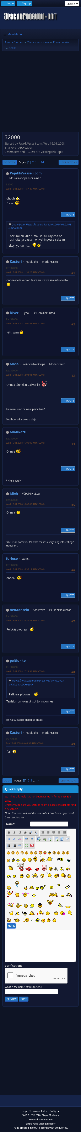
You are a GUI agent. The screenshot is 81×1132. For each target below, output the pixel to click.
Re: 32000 (12, 268)
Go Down (9, 162)
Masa (14, 364)
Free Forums (46, 1119)
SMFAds (33, 1119)
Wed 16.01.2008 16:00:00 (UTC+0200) (25, 442)
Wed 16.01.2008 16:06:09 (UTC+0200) (25, 504)
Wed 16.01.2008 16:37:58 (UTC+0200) (25, 620)
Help (24, 1111)
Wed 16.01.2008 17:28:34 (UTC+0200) (25, 671)
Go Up (7, 780)
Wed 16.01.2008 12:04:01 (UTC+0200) (25, 374)
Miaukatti (18, 432)
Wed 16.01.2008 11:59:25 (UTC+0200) (25, 272)
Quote (70, 214)
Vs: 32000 (11, 739)
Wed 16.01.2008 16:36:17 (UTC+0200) (25, 569)
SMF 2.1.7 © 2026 (31, 1115)
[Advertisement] (40, 92)
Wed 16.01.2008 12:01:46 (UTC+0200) (25, 323)
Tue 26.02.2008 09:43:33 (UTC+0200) (24, 743)
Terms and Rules (38, 1111)
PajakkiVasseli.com (26, 173)
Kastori (16, 261)
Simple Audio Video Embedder (40, 1123)
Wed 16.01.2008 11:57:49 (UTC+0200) (25, 188)
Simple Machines (50, 1115)
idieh (14, 493)
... (38, 162)
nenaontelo (19, 609)
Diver (14, 312)
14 (42, 162)
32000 (9, 184)
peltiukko (18, 660)
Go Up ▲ (54, 1111)
